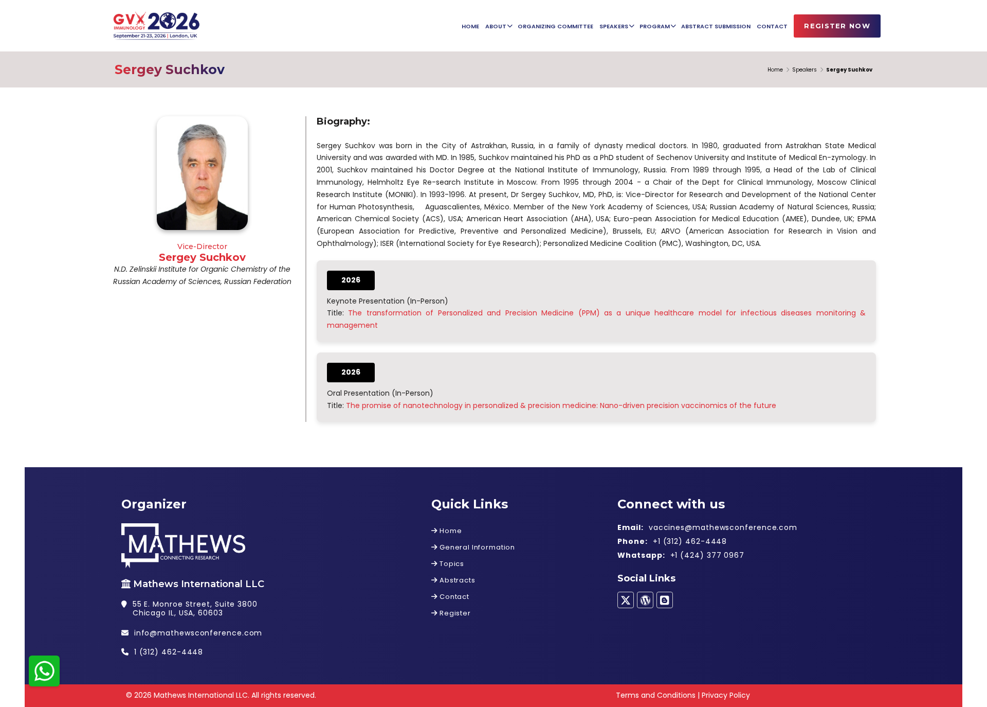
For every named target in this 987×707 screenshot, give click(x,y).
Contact (453, 597)
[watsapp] (44, 670)
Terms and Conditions (656, 695)
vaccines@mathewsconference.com (723, 527)
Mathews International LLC (198, 584)
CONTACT (772, 26)
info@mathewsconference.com (198, 633)
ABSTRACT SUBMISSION (716, 26)
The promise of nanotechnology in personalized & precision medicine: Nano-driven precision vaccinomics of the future (561, 405)
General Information (476, 547)
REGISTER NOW (837, 26)
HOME (470, 26)
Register (453, 613)
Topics (450, 564)
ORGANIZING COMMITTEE (555, 26)
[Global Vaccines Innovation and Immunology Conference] (155, 26)
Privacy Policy (726, 695)
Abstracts (456, 580)
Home (775, 70)
